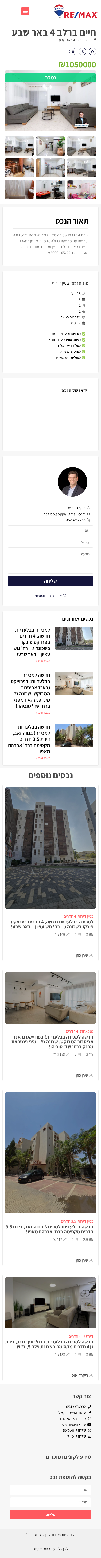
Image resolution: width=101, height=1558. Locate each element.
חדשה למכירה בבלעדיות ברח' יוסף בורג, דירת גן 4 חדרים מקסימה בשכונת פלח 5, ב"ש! (49, 1344)
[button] (25, 11)
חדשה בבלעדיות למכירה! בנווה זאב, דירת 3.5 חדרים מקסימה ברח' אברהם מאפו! (29, 739)
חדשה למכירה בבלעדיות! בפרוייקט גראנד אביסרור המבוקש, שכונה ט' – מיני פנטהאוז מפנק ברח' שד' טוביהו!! (30, 690)
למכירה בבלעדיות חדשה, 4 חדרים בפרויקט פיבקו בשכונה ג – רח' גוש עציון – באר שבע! (31, 642)
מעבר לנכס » (43, 661)
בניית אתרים (41, 1549)
